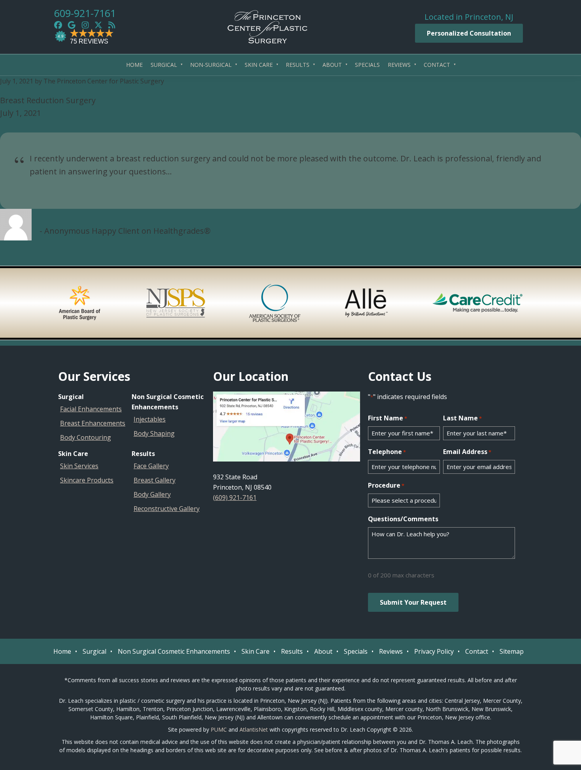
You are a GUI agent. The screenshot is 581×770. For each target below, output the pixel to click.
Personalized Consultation (469, 33)
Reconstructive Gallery (167, 508)
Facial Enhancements (91, 409)
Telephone (387, 451)
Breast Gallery (154, 480)
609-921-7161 (85, 13)
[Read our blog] (112, 25)
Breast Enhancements (92, 423)
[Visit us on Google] (71, 25)
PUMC (219, 729)
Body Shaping (154, 433)
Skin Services (79, 466)
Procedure (386, 485)
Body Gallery (152, 494)
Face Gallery (151, 466)
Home (134, 64)
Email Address (467, 451)
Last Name (462, 418)
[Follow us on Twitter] (98, 25)
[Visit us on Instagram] (85, 25)
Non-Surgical (211, 64)
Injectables (150, 419)
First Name (387, 418)
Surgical (164, 64)
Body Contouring (85, 437)
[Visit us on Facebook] (58, 25)
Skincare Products (86, 480)
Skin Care (259, 64)
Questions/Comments (403, 519)
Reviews (399, 64)
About (332, 64)
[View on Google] (286, 427)
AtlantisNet (254, 729)
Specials (367, 64)
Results (297, 64)
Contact (437, 64)
